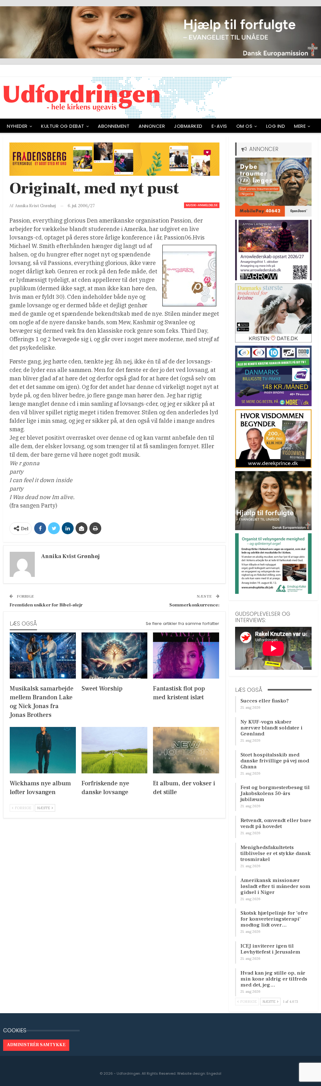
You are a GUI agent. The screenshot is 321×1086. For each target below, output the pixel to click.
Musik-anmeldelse (202, 205)
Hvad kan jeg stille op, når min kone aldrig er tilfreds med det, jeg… (273, 979)
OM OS (244, 126)
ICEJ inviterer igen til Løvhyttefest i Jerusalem (270, 949)
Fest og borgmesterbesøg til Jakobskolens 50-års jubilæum (275, 793)
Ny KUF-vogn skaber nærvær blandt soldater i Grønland (271, 727)
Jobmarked (188, 126)
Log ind (275, 126)
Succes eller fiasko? (264, 700)
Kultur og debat (62, 126)
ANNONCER (152, 126)
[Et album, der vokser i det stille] (186, 750)
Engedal (214, 1073)
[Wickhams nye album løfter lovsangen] (43, 750)
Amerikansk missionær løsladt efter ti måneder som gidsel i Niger (275, 886)
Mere (300, 126)
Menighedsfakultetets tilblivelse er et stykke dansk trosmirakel (275, 853)
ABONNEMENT (113, 126)
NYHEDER (17, 126)
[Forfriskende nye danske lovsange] (115, 750)
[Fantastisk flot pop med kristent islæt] (186, 655)
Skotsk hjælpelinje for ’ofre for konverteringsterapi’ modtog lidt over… (274, 919)
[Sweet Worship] (115, 655)
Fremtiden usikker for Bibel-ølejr (46, 605)
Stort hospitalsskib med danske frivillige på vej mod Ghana (274, 760)
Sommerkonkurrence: (194, 605)
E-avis (219, 126)
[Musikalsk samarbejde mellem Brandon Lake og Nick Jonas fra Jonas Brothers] (43, 655)
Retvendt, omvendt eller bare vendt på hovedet (275, 823)
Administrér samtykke (36, 1045)
